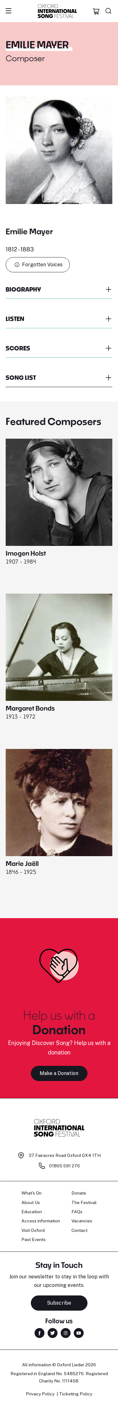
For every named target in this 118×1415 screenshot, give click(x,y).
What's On (31, 1193)
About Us (30, 1202)
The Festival (84, 1202)
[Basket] (96, 11)
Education (31, 1211)
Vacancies (81, 1220)
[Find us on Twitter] (53, 1332)
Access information (40, 1220)
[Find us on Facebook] (39, 1332)
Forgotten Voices (42, 265)
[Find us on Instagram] (65, 1332)
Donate (78, 1193)
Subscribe (59, 1303)
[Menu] (8, 11)
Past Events (33, 1239)
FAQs (76, 1211)
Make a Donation (59, 1073)
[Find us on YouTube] (79, 1332)
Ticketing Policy (75, 1393)
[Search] (108, 11)
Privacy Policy (40, 1393)
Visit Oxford (33, 1230)
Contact (79, 1230)
